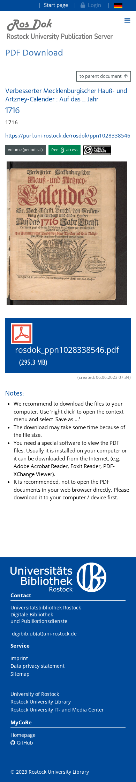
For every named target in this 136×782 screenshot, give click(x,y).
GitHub (24, 742)
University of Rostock (34, 694)
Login (93, 4)
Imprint (19, 658)
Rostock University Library (40, 701)
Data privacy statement (37, 666)
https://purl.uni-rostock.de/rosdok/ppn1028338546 (67, 135)
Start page (56, 4)
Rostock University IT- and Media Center (57, 709)
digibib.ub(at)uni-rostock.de (44, 633)
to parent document (102, 76)
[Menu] (127, 21)
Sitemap (20, 674)
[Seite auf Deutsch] (114, 5)
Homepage (23, 735)
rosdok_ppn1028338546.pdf (65, 355)
